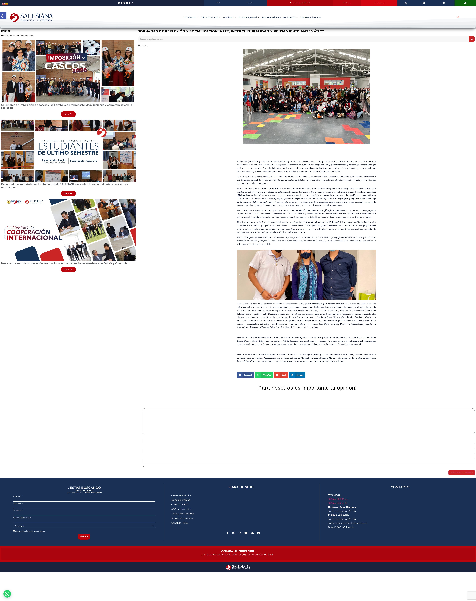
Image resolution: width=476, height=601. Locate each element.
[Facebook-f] (227, 533)
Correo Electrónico (21, 518)
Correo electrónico (151, 447)
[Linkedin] (129, 3)
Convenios (250, 3)
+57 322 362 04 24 (338, 499)
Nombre (146, 437)
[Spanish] (6, 3)
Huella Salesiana (379, 3)
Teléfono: (17, 511)
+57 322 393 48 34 (338, 503)
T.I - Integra (347, 3)
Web (144, 457)
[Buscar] (472, 39)
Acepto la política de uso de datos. (30, 531)
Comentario (148, 407)
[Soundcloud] (132, 3)
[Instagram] (233, 533)
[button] (3, 15)
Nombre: (17, 496)
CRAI (218, 3)
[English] (3, 3)
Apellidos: (17, 504)
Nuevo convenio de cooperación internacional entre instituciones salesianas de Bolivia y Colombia (64, 263)
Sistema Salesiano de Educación (300, 3)
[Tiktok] (240, 533)
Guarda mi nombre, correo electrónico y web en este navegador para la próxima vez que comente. (190, 467)
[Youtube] (246, 533)
